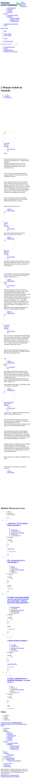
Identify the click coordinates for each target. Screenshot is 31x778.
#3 (8, 258)
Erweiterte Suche (8, 41)
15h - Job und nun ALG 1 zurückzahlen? (16, 561)
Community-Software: (11, 722)
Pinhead (13, 566)
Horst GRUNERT (12, 664)
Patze (8, 705)
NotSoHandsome (15, 607)
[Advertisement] (15, 69)
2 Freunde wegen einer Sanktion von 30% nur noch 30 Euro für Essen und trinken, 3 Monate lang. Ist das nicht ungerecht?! (18, 599)
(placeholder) (10, 755)
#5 (8, 332)
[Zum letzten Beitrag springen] (8, 546)
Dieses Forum (7, 35)
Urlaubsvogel (14, 529)
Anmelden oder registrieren (11, 24)
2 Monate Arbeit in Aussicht (16, 640)
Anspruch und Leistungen (17, 532)
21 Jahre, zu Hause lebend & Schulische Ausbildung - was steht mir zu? (18, 680)
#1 (8, 150)
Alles (5, 31)
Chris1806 (6, 96)
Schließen (16, 776)
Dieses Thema (4, 28)
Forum (5, 38)
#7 (8, 410)
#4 (8, 287)
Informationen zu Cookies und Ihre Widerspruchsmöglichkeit (10, 775)
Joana (12, 686)
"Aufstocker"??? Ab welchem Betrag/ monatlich (17, 524)
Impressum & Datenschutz (7, 724)
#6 (8, 368)
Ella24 (9, 626)
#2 (8, 230)
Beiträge (6, 146)
